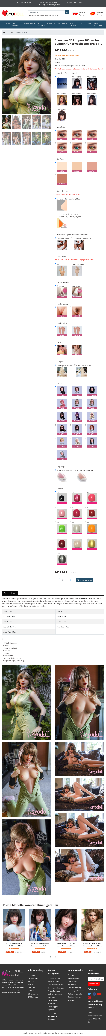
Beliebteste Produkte (55, 985)
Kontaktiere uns (73, 978)
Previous (5, 93)
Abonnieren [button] (93, 984)
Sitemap (71, 1000)
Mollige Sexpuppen (55, 994)
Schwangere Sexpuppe (56, 988)
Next (48, 93)
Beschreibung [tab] (10, 593)
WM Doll (31, 991)
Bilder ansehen (73, 24)
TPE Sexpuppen (41, 24)
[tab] (6, 122)
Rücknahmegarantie (75, 994)
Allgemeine (72, 984)
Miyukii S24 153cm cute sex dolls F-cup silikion (66, 944)
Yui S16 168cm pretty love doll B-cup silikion (14, 944)
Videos (83, 23)
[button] (50, 957)
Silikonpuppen (29, 23)
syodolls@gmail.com (95, 1016)
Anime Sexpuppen (54, 991)
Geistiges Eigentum (74, 997)
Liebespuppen (33, 978)
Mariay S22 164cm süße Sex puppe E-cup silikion (92, 944)
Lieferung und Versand (76, 991)
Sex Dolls (55, 16)
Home (8, 23)
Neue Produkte (98, 24)
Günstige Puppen (54, 978)
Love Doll (31, 988)
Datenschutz (72, 981)
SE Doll (10, 33)
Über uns (71, 975)
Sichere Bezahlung (74, 988)
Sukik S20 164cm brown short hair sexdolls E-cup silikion (40, 944)
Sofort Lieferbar (15, 24)
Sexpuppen (32, 975)
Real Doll (31, 984)
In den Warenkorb (86, 580)
